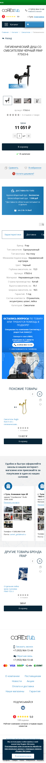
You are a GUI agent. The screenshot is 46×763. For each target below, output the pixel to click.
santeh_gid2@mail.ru (18, 534)
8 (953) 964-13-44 (24, 345)
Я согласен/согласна (23, 756)
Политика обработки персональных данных (23, 739)
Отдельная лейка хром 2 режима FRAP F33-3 (11, 589)
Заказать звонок (24, 646)
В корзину (23, 146)
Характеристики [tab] (13, 234)
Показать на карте (11, 502)
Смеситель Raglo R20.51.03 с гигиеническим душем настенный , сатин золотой (11, 422)
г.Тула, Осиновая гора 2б (16, 494)
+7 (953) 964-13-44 (36, 9)
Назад (8, 38)
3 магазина (39, 16)
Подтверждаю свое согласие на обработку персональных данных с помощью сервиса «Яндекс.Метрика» (23, 748)
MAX (30, 336)
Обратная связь (24, 656)
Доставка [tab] (31, 234)
